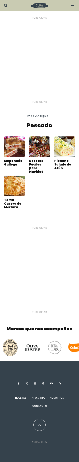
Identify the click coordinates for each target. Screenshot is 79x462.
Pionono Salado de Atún (62, 164)
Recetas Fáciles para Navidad (36, 166)
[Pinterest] (43, 383)
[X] (26, 383)
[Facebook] (18, 383)
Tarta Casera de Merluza (12, 203)
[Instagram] (35, 383)
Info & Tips (38, 397)
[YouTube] (51, 383)
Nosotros (57, 397)
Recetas (20, 397)
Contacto (39, 405)
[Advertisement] (39, 60)
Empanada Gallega (13, 162)
